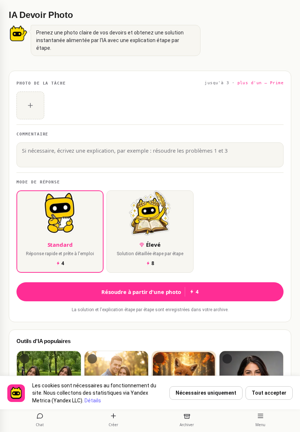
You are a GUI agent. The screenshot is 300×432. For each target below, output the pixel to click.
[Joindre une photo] (30, 105)
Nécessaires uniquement (206, 393)
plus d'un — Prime (260, 83)
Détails (93, 400)
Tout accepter (269, 393)
